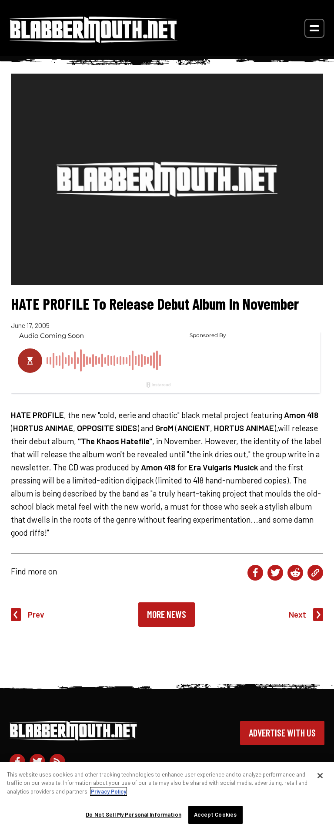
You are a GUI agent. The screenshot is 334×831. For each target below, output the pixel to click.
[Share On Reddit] (295, 573)
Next (297, 614)
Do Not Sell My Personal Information (133, 814)
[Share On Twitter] (275, 573)
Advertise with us (282, 732)
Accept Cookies (215, 814)
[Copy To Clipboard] (315, 573)
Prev (36, 614)
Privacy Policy (108, 791)
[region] (167, 796)
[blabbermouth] (93, 40)
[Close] (320, 775)
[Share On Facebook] (255, 573)
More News (166, 614)
